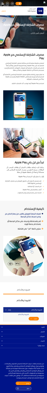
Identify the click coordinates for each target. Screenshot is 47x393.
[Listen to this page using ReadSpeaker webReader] (12, 3)
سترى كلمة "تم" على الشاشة (29, 228)
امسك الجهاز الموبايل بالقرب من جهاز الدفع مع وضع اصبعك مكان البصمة (23, 215)
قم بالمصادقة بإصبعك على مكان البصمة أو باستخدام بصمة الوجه (24, 223)
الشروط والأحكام (23, 289)
